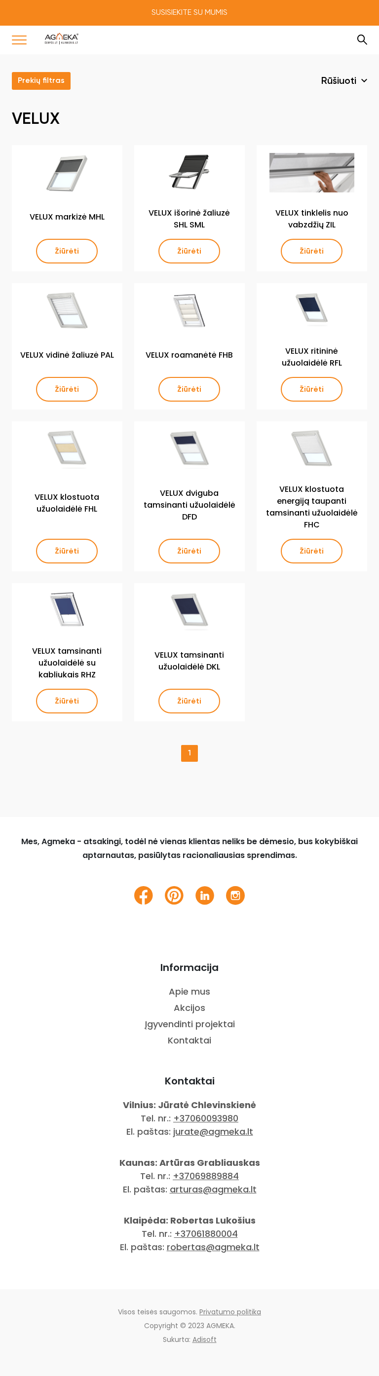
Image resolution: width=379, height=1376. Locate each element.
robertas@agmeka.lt (213, 1247)
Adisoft (204, 1339)
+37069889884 (206, 1176)
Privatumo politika (230, 1312)
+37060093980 (205, 1118)
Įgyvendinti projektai (190, 1024)
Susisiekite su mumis (189, 13)
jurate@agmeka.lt (213, 1131)
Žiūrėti (67, 251)
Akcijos (189, 1008)
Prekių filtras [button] (41, 81)
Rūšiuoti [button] (340, 81)
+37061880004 (206, 1233)
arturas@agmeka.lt (213, 1189)
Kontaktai (189, 1040)
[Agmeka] (62, 38)
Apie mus (189, 991)
